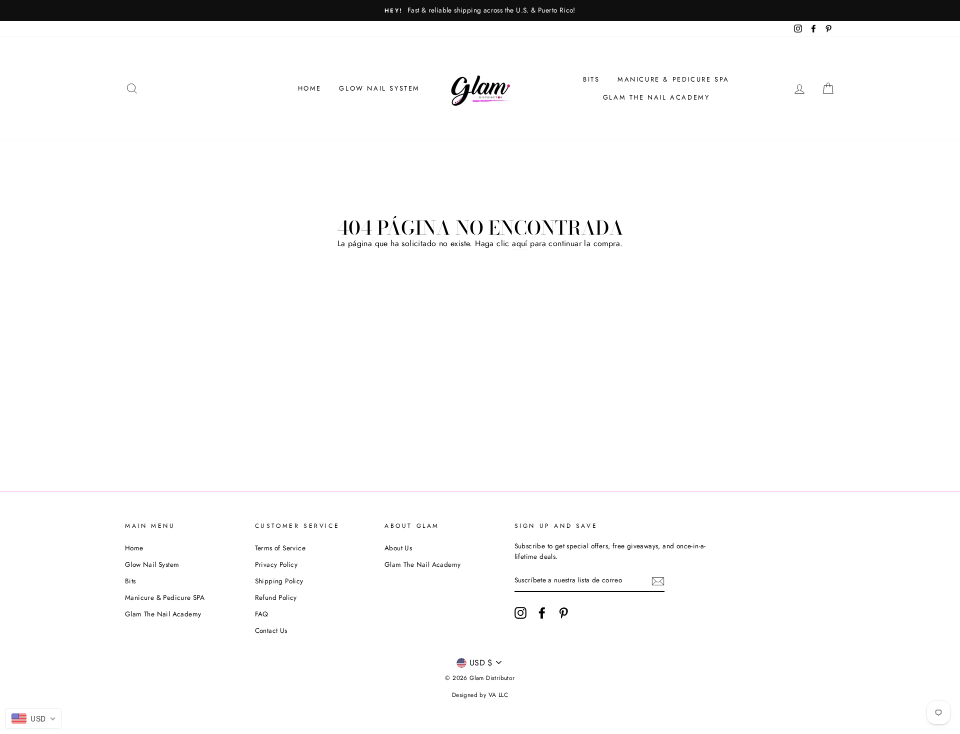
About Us (398, 548)
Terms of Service (280, 548)
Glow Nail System (379, 88)
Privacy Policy (276, 564)
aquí (520, 243)
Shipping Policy (279, 581)
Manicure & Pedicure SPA (674, 79)
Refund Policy (276, 597)
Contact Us (271, 630)
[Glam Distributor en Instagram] (520, 613)
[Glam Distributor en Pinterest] (564, 613)
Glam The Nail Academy (656, 97)
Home (310, 88)
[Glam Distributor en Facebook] (542, 613)
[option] (480, 10)
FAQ (261, 614)
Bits (591, 79)
